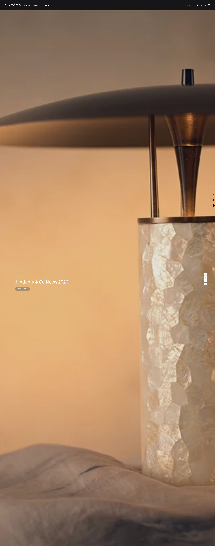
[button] (27, 5)
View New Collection (22, 289)
